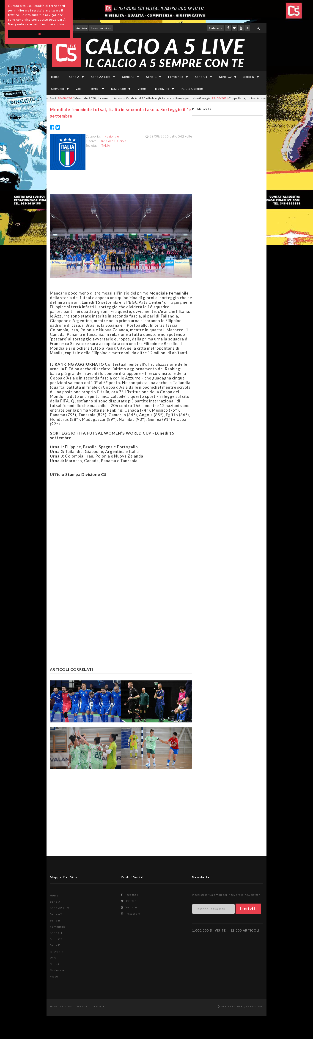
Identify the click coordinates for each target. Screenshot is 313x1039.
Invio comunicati (101, 28)
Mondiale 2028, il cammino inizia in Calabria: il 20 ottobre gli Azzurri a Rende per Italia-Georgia (112, 98)
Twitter (130, 901)
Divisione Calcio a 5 (114, 141)
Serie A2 (128, 77)
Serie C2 (225, 77)
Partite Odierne (192, 88)
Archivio (81, 28)
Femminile (175, 77)
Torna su (97, 1006)
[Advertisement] (121, 525)
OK (39, 34)
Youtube (131, 907)
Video (141, 88)
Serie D (248, 77)
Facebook (131, 894)
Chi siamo (66, 1006)
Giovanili (57, 88)
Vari (78, 88)
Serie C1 (201, 77)
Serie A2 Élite (101, 77)
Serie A (74, 77)
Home (55, 77)
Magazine (162, 88)
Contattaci (82, 1006)
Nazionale (118, 88)
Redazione (215, 28)
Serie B (151, 77)
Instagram (132, 913)
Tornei (95, 88)
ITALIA (105, 145)
